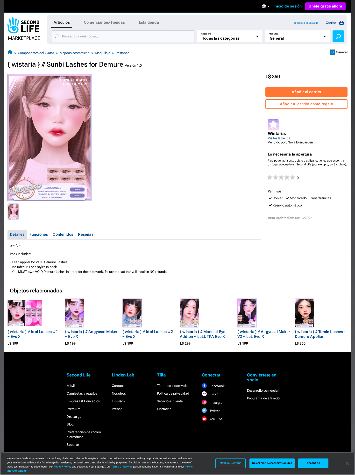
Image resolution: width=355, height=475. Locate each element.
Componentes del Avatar (36, 53)
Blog (70, 424)
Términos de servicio (172, 386)
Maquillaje (102, 53)
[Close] (347, 463)
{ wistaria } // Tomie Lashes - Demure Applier (320, 334)
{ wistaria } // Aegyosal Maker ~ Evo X (91, 334)
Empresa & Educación (83, 401)
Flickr (213, 394)
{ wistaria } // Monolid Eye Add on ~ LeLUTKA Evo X (202, 334)
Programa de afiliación (264, 398)
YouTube (215, 419)
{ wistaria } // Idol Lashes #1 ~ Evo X (32, 334)
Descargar (75, 416)
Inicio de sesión (287, 6)
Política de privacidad (173, 393)
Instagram (217, 402)
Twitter (214, 411)
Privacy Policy (62, 466)
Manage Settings (230, 463)
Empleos (118, 401)
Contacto (119, 386)
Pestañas (122, 53)
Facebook (217, 386)
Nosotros (119, 393)
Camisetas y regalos (82, 393)
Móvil (71, 386)
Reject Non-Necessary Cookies (272, 463)
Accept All (313, 463)
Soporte (72, 445)
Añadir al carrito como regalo (306, 104)
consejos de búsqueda (306, 22)
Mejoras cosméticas (74, 53)
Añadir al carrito (306, 92)
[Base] (9, 53)
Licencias (164, 409)
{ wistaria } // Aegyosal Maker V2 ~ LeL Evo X (263, 334)
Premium (73, 409)
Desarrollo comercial (262, 390)
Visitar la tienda (279, 138)
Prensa (117, 409)
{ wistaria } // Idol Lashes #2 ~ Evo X (147, 334)
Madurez (273, 33)
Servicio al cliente (170, 401)
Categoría (206, 33)
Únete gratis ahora (325, 6)
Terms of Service (121, 466)
